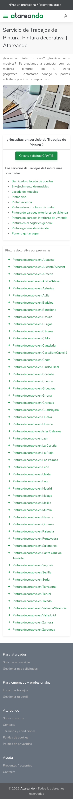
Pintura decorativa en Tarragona (34, 587)
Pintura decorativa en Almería (33, 274)
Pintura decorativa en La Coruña (34, 446)
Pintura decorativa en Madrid (32, 488)
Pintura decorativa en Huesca (33, 424)
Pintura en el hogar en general (32, 223)
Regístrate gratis (50, 5)
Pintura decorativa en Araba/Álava (36, 281)
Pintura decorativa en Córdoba (33, 374)
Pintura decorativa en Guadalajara (36, 410)
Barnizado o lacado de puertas (32, 181)
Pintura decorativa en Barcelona (34, 310)
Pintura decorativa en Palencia (33, 531)
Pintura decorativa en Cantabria (34, 345)
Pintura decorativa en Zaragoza (34, 630)
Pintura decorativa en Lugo (31, 481)
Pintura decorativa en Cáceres (33, 331)
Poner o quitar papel (25, 233)
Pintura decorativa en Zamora (33, 622)
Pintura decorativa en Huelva (32, 417)
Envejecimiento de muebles (30, 186)
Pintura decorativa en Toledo (32, 601)
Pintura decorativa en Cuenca (33, 381)
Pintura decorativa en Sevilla (32, 572)
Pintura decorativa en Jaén (30, 438)
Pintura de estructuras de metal (33, 207)
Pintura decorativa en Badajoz (33, 303)
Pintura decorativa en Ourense (33, 524)
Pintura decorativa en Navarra (33, 517)
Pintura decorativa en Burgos (32, 324)
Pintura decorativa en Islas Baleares (37, 431)
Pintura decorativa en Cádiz (31, 338)
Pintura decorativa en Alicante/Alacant (39, 267)
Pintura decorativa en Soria (31, 579)
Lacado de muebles (25, 192)
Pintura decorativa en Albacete (33, 260)
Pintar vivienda (22, 202)
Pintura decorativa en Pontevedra (35, 539)
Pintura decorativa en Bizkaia (32, 317)
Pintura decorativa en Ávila (31, 295)
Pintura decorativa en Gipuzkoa (34, 388)
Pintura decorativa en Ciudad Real (36, 367)
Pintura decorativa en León (31, 467)
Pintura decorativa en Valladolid (34, 615)
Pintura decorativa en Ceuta (31, 360)
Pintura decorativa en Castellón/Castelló (40, 353)
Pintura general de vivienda (30, 228)
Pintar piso (19, 197)
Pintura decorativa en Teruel (32, 594)
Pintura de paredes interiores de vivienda (39, 218)
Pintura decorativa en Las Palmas (35, 460)
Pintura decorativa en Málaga (32, 496)
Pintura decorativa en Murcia (32, 510)
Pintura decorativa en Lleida (31, 474)
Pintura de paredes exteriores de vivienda (40, 212)
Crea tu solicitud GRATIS (36, 156)
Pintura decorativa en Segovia (33, 565)
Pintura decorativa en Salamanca (35, 546)
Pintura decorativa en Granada (33, 403)
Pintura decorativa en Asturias (33, 288)
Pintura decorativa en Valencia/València (39, 608)
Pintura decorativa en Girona (32, 395)
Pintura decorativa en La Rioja (33, 453)
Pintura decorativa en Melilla (32, 503)
